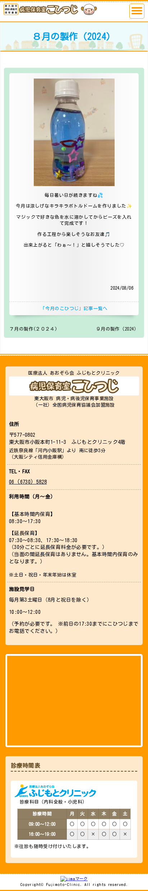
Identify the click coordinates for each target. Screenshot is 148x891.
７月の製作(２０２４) (33, 329)
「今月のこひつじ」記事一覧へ (73, 308)
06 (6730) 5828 (28, 481)
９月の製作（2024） (117, 329)
